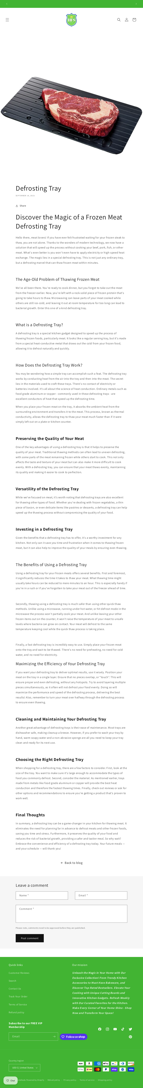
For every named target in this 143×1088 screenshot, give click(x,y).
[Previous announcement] (7, 4)
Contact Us (15, 988)
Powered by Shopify (35, 1080)
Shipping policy (105, 1080)
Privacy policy (69, 1080)
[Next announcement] (136, 4)
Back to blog (73, 863)
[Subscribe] (54, 1036)
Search (12, 980)
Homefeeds (21, 1080)
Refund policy (16, 1012)
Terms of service (87, 1080)
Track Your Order (18, 996)
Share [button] (23, 205)
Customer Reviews (19, 972)
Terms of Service (18, 1004)
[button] (7, 20)
